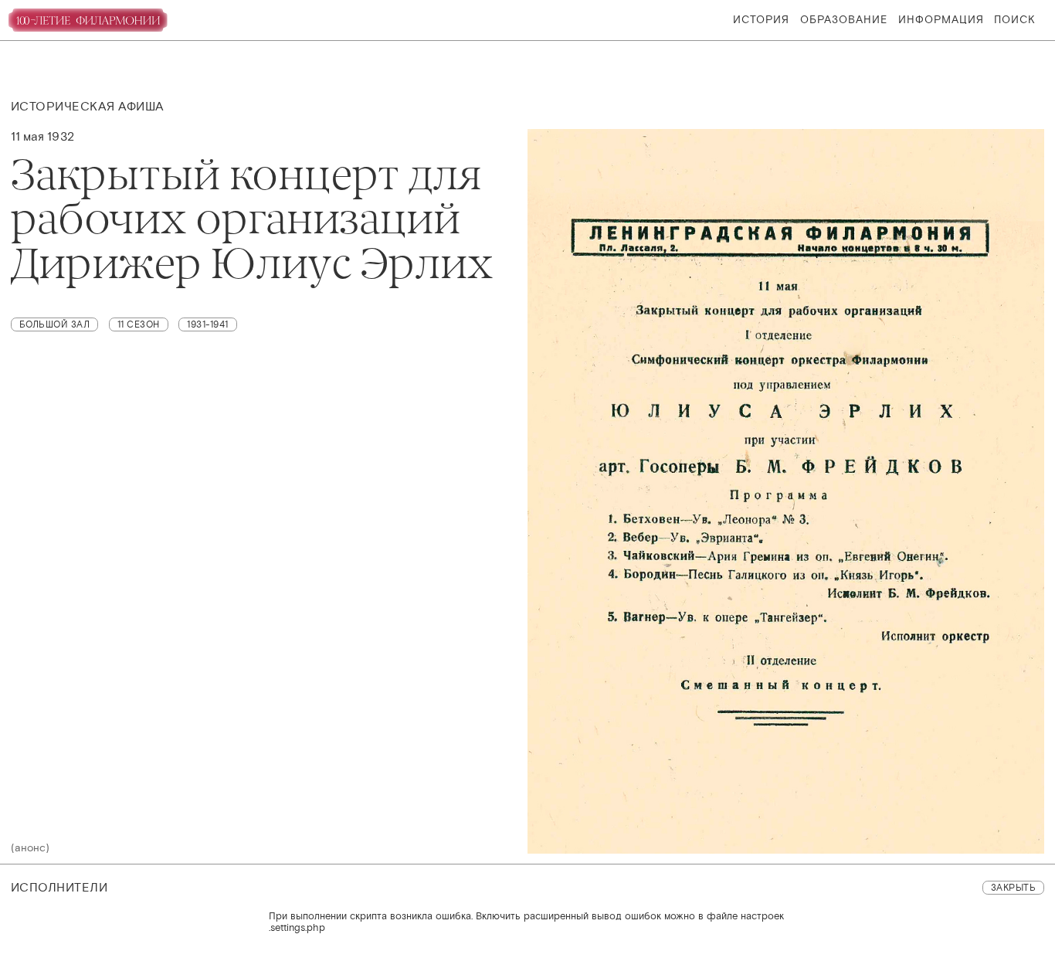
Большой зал (54, 324)
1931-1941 (208, 324)
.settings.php (297, 927)
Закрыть (1013, 887)
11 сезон (138, 324)
